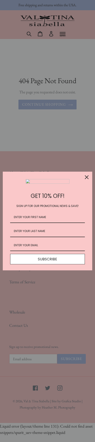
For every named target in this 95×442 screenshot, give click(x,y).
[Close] (86, 177)
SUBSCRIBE (47, 259)
